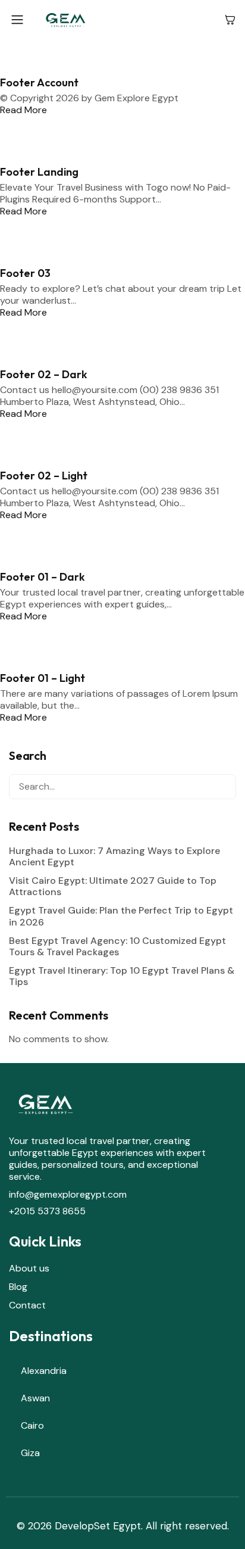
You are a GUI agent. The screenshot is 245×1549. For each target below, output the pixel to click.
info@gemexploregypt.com (68, 1194)
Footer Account (39, 82)
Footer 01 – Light (42, 678)
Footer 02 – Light (43, 475)
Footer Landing (39, 172)
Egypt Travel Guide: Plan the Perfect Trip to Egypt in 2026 (121, 916)
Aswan (35, 1398)
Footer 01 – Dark (42, 577)
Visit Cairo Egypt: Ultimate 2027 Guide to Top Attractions (112, 886)
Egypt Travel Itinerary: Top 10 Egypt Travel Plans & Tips (121, 976)
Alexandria (44, 1370)
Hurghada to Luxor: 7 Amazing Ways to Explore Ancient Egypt (114, 856)
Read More (23, 110)
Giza (30, 1453)
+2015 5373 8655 (47, 1211)
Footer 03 (25, 273)
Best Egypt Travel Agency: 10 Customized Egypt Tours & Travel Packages (117, 946)
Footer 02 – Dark (43, 374)
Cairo (32, 1425)
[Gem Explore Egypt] (125, 19)
